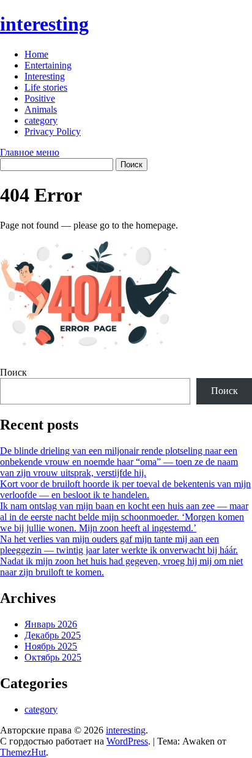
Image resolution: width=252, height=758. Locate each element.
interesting (44, 24)
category (40, 120)
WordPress (127, 741)
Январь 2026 (50, 624)
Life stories (45, 87)
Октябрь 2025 (52, 657)
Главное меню (29, 152)
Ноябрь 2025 (50, 646)
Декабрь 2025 (52, 635)
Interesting (44, 76)
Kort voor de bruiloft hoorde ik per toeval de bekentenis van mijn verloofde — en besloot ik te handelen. (125, 489)
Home (36, 54)
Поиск (13, 372)
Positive (39, 98)
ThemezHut (23, 752)
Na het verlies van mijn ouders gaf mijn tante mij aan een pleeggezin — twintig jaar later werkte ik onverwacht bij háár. (119, 544)
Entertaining (48, 65)
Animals (40, 109)
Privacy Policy (52, 131)
